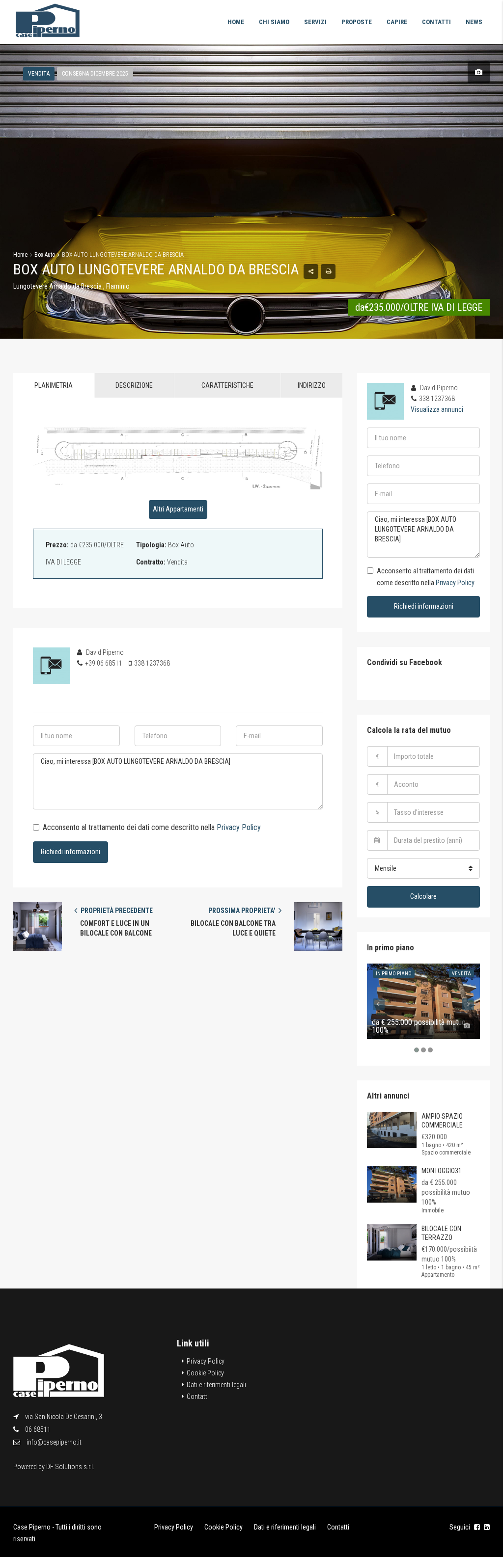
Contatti (436, 22)
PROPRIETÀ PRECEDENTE (116, 910)
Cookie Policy (205, 1373)
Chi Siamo (274, 22)
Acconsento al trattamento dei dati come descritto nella (152, 827)
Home (235, 22)
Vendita (39, 73)
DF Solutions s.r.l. (70, 1467)
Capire (397, 22)
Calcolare (423, 896)
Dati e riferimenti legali (216, 1385)
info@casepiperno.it (54, 1442)
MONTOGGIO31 (441, 1171)
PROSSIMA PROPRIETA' (242, 910)
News (474, 22)
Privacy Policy (239, 827)
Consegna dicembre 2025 (95, 73)
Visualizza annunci (437, 409)
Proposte (356, 22)
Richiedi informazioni (70, 852)
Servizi (315, 22)
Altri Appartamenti (178, 509)
